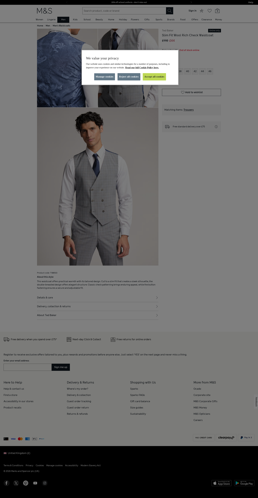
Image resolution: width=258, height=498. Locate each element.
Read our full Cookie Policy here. (142, 67)
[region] (130, 67)
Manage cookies (104, 76)
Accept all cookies (154, 76)
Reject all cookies (129, 76)
